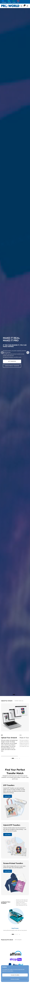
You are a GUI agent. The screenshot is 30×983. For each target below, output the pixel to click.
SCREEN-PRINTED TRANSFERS (12, 365)
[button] (21, 6)
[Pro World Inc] (10, 5)
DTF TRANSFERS (12, 361)
